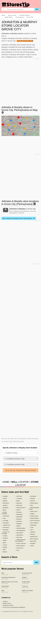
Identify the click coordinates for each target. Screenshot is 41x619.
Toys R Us (25, 587)
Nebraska (18, 523)
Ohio (17, 550)
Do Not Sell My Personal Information (13, 607)
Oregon (32, 500)
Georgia (4, 538)
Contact (4, 601)
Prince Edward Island (34, 508)
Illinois (4, 545)
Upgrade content (7, 605)
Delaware (4, 529)
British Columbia (4, 513)
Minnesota (19, 514)
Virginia (32, 534)
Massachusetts (20, 507)
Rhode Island (33, 516)
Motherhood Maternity (8, 578)
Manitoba (18, 503)
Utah (31, 529)
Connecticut (5, 525)
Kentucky (18, 496)
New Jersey (19, 532)
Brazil (3, 510)
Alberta (4, 500)
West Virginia (33, 538)
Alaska (4, 498)
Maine (17, 500)
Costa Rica (5, 527)
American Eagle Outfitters (9, 582)
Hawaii (3, 540)
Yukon (31, 545)
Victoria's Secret (27, 574)
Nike (4, 574)
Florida (4, 535)
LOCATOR (20, 482)
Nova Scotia (19, 548)
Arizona (4, 505)
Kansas (4, 551)
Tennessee (32, 525)
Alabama (4, 496)
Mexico (17, 510)
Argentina (5, 503)
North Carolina (20, 543)
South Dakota (33, 522)
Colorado (5, 522)
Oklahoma (32, 496)
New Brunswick (20, 528)
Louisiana (18, 498)
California (5, 516)
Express (25, 578)
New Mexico (19, 535)
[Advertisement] (20, 80)
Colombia (4, 520)
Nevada (17, 526)
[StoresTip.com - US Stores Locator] (15, 5)
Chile (3, 518)
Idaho (3, 542)
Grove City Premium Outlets (24, 41)
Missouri (18, 519)
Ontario (32, 498)
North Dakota (20, 545)
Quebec (32, 513)
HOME (5, 482)
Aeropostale (5, 587)
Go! (37, 9)
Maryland (18, 505)
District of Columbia (5, 532)
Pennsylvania (33, 503)
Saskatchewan (34, 518)
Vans (4, 591)
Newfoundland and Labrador (20, 540)
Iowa (3, 549)
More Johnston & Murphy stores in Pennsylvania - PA (19, 218)
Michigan (18, 512)
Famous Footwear (27, 591)
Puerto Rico (33, 511)
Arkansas (4, 507)
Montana (18, 521)
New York (18, 537)
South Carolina (34, 520)
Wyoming (32, 543)
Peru (31, 505)
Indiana (4, 547)
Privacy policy (6, 603)
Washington (33, 536)
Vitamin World (26, 582)
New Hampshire (20, 530)
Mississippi (18, 516)
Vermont (32, 532)
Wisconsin (32, 541)
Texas (31, 527)
